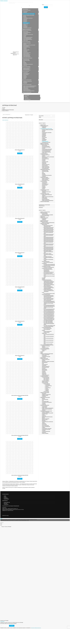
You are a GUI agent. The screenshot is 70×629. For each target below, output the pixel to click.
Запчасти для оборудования (45, 215)
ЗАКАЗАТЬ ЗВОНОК (12, 3)
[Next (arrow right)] (1, 524)
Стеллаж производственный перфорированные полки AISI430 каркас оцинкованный (49, 284)
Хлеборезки (44, 404)
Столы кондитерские (47, 329)
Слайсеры (43, 427)
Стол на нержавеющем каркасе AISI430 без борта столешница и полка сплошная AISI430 (49, 296)
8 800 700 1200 (12, 2)
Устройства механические (46, 431)
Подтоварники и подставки (46, 266)
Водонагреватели (44, 362)
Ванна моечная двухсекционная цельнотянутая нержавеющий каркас (48, 232)
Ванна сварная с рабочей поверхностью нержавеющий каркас (48, 251)
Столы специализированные (46, 327)
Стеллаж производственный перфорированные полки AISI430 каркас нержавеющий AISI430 (49, 281)
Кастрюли (46, 386)
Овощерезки (44, 423)
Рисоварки (43, 371)
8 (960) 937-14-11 (5, 510)
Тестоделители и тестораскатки (47, 402)
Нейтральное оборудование (45, 223)
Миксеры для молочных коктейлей (47, 214)
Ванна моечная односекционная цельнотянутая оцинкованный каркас (48, 245)
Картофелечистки (44, 413)
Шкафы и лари (44, 333)
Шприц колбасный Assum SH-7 (19, 252)
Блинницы (43, 360)
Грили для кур (44, 349)
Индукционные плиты (45, 367)
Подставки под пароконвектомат (49, 267)
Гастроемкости (47, 384)
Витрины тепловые (45, 381)
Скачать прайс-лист (7, 502)
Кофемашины (44, 218)
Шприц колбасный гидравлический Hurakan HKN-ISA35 (19, 475)
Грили (43, 363)
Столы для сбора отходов (47, 328)
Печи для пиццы (44, 370)
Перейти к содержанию (4, 0)
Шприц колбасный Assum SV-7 (19, 355)
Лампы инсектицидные (45, 354)
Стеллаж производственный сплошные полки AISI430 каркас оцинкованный (49, 290)
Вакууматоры (44, 393)
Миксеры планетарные (45, 418)
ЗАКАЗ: (55, 53)
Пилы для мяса (44, 424)
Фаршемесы (44, 432)
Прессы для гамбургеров (46, 426)
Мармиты (43, 346)
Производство (6, 504)
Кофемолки (44, 219)
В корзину (20, 153)
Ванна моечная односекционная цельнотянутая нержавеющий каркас (48, 242)
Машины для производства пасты (47, 416)
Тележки (43, 330)
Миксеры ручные (44, 419)
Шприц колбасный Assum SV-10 (20, 149)
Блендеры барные (45, 213)
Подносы (46, 388)
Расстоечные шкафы (45, 401)
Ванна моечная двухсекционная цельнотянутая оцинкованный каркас (48, 235)
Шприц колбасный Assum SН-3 (19, 218)
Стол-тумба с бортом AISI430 (48, 321)
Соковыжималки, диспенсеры (46, 428)
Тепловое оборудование (44, 358)
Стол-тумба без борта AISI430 (48, 320)
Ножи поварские (47, 387)
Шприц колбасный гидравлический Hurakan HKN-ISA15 (19, 435)
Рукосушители (44, 355)
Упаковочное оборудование (45, 392)
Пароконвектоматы (45, 399)
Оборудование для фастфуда (45, 348)
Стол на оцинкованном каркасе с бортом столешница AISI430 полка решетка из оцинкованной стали (49, 315)
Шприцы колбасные (45, 433)
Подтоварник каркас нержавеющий (49, 264)
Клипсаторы (44, 396)
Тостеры (43, 350)
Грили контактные (45, 364)
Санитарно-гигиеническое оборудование (47, 353)
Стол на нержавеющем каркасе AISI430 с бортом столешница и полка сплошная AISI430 (48, 299)
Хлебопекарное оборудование (45, 397)
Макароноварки (44, 369)
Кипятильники (43, 216)
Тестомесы (43, 403)
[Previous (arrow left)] (0, 524)
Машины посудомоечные (44, 220)
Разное (42, 352)
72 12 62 (13, 509)
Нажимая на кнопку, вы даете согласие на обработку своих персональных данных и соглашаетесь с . (20, 627)
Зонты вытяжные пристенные (48, 262)
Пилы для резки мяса (45, 425)
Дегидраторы (44, 365)
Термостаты (44, 372)
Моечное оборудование (44, 221)
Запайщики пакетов (45, 395)
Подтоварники (44, 263)
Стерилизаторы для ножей (46, 429)
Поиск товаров (41, 115)
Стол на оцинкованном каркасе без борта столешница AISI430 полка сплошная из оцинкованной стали (49, 313)
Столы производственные (46, 294)
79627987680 (2, 621)
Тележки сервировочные (47, 331)
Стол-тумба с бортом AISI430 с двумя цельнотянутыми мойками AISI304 (49, 323)
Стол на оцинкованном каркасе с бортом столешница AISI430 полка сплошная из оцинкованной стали (49, 318)
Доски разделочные (48, 385)
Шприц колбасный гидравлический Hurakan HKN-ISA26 (19, 395)
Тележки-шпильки (46, 332)
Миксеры (43, 398)
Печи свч (42, 351)
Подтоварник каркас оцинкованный (49, 265)
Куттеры (43, 414)
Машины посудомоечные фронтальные (48, 222)
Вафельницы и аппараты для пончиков (48, 361)
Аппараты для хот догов (45, 359)
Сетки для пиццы (43, 357)
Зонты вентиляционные (45, 261)
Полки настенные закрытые (48, 269)
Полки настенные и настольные (47, 268)
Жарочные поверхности (45, 366)
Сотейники (47, 390)
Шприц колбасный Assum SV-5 (19, 321)
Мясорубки (43, 420)
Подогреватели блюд (45, 347)
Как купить (5, 503)
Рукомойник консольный (47, 256)
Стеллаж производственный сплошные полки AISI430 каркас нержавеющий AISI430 (49, 287)
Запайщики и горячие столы (46, 394)
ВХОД (58, 53)
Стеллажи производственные (46, 279)
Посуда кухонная (46, 391)
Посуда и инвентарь (45, 382)
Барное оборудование (44, 212)
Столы (43, 292)
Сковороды (47, 389)
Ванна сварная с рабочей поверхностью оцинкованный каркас (48, 254)
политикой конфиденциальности (36, 627)
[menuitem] (32, 5)
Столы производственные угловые (49, 293)
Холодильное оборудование (45, 405)
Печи (43, 400)
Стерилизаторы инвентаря (46, 356)
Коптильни (43, 368)
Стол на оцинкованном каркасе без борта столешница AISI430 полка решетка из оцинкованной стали (49, 310)
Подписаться (41, 207)
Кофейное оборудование (44, 217)
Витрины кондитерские (45, 380)
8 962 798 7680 (9, 509)
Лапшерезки (44, 415)
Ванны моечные (44, 224)
